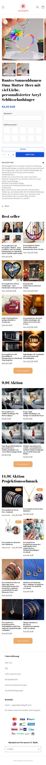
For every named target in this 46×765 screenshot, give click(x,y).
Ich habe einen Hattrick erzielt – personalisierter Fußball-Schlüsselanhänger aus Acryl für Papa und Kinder (33, 450)
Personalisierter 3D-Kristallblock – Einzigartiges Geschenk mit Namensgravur (12, 357)
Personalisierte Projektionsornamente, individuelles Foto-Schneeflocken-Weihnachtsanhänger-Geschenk (32, 547)
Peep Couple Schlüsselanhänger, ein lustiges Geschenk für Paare (33, 413)
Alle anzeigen (23, 370)
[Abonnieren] (38, 749)
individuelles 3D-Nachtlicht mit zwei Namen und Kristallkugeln (33, 356)
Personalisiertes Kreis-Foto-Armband (10, 511)
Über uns (8, 663)
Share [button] (7, 206)
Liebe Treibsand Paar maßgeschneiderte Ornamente (10, 320)
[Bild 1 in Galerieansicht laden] (8, 69)
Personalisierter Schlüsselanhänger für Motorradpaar (10, 413)
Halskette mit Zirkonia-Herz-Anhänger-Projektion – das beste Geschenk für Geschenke (33, 585)
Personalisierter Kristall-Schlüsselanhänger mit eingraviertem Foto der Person (33, 321)
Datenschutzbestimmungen (16, 685)
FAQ (6, 668)
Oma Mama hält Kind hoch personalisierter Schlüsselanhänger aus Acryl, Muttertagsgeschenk (12, 449)
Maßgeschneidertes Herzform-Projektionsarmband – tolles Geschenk (31, 625)
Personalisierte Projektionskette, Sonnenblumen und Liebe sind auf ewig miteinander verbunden (11, 626)
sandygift (19, 760)
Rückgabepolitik (11, 679)
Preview (23, 149)
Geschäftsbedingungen (14, 690)
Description (7, 162)
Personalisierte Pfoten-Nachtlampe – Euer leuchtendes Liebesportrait (12, 285)
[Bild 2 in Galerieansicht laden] (23, 69)
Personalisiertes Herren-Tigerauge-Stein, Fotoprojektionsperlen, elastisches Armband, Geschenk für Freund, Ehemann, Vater (11, 587)
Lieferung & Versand (13, 674)
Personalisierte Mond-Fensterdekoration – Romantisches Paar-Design (33, 247)
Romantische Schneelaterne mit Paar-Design (32, 285)
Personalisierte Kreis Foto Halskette (33, 510)
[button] (3, 7)
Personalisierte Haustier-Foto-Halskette (11, 543)
